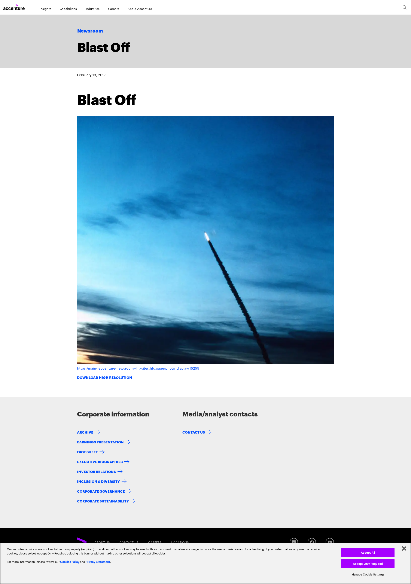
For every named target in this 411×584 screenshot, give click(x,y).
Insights (45, 8)
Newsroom (90, 31)
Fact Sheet (87, 451)
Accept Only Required (368, 563)
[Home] (14, 7)
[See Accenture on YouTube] (330, 542)
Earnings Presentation (100, 441)
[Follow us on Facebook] (312, 542)
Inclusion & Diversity (98, 481)
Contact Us (193, 431)
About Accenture (140, 8)
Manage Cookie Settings (367, 574)
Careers (113, 8)
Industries (92, 8)
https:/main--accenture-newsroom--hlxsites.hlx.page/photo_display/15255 (138, 368)
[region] (205, 563)
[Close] (404, 548)
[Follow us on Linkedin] (294, 542)
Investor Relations (96, 471)
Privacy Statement (98, 561)
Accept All (368, 552)
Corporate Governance (101, 491)
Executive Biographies (100, 461)
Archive (85, 431)
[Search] (405, 7)
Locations (180, 542)
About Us (102, 542)
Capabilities (68, 8)
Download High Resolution (104, 377)
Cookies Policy (69, 561)
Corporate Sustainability (103, 500)
